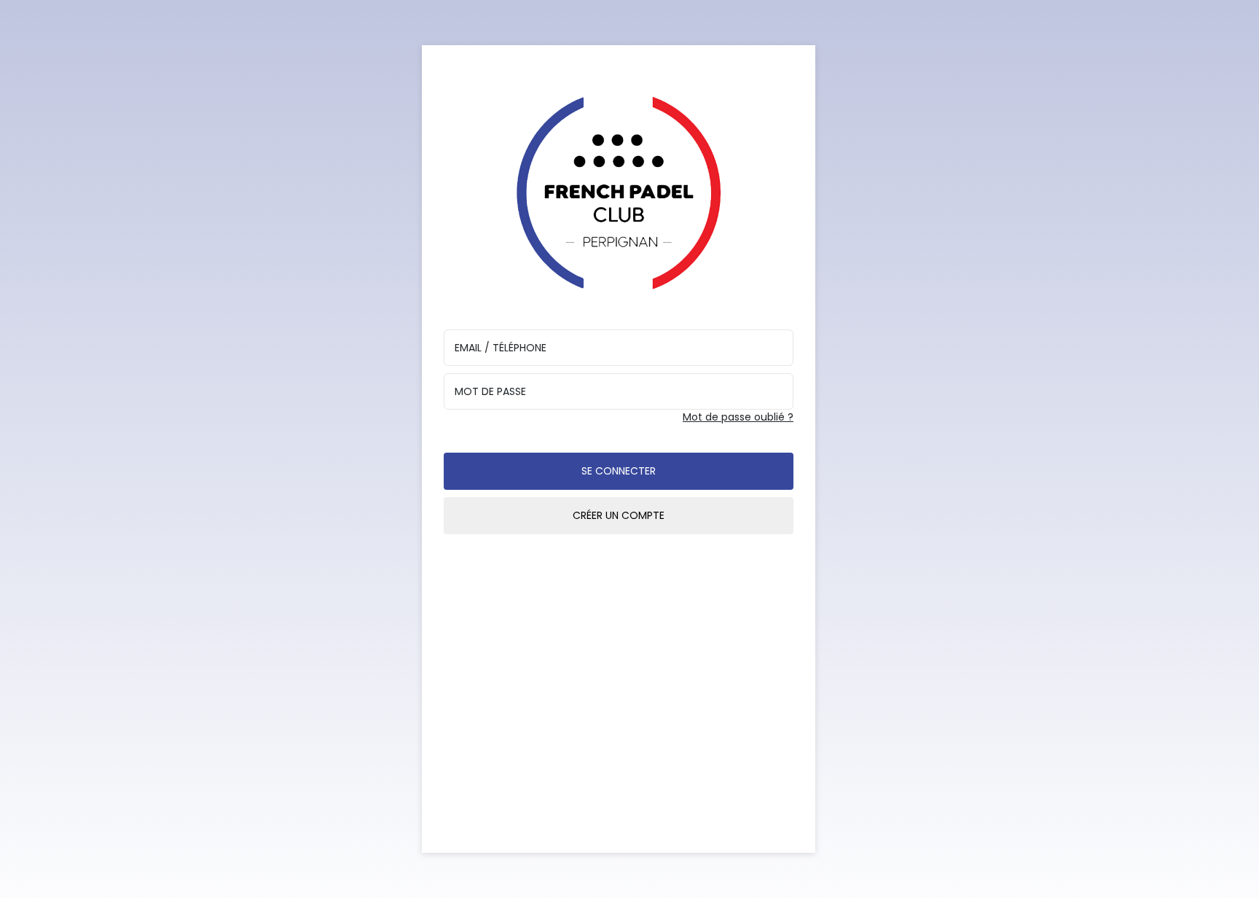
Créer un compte (618, 515)
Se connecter (618, 471)
